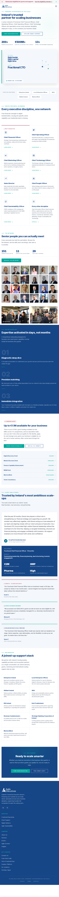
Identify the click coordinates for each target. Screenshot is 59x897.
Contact (36, 881)
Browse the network (11, 260)
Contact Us (5, 855)
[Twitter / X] (7, 807)
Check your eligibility (14, 446)
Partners (4, 838)
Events (4, 840)
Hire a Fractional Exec (8, 861)
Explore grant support (32, 33)
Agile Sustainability (7, 826)
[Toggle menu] (56, 6)
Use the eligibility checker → (43, 1)
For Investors (5, 867)
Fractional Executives (8, 817)
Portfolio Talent (6, 870)
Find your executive (11, 33)
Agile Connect (6, 843)
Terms (29, 881)
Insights (4, 846)
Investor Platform (7, 864)
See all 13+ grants (34, 446)
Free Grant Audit (6, 858)
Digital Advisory (6, 823)
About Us (4, 835)
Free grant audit (39, 770)
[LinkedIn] (3, 807)
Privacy (22, 881)
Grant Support (6, 820)
